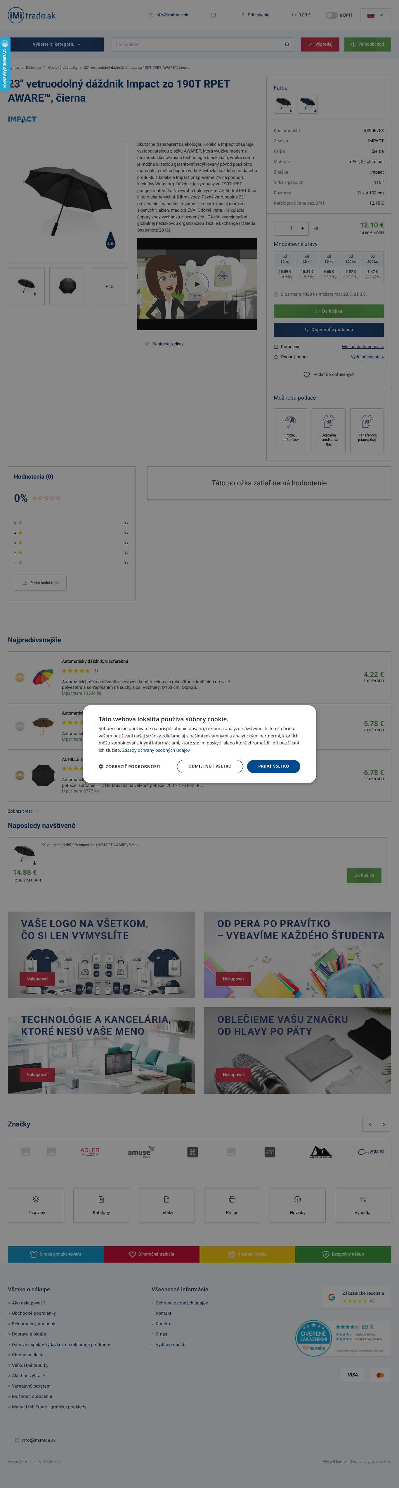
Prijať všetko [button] (273, 766)
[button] (129, 766)
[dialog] (199, 744)
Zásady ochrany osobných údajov (156, 750)
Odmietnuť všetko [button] (210, 766)
